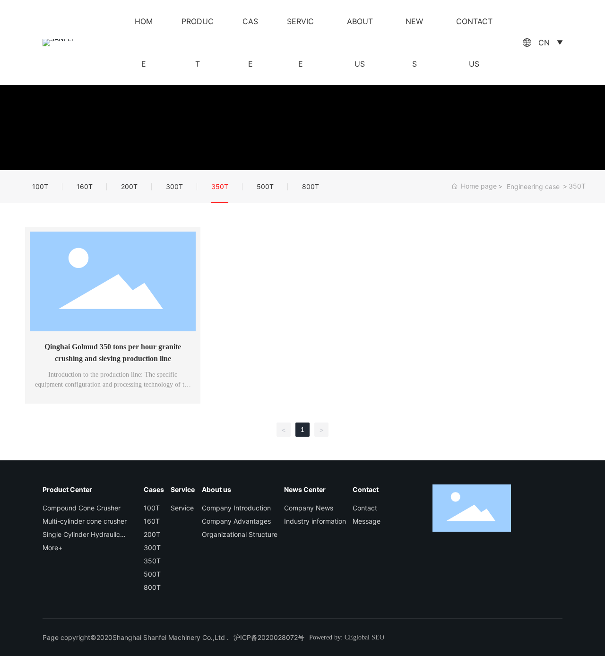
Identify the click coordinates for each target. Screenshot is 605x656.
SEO (378, 637)
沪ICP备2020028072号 (268, 637)
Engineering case (533, 186)
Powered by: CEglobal (339, 637)
